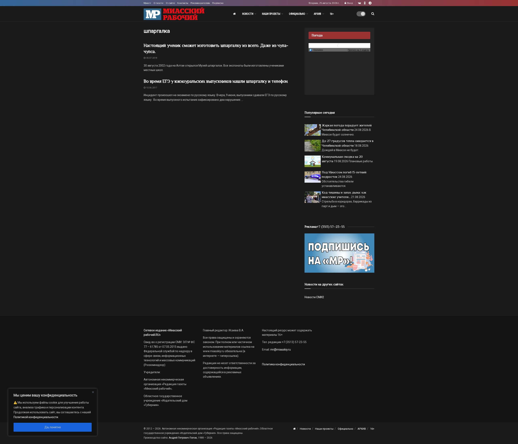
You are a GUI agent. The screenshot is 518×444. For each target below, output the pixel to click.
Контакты (182, 3)
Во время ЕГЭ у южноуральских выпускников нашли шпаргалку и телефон (216, 81)
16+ (332, 13)
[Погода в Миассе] (339, 45)
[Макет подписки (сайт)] (339, 252)
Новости (247, 13)
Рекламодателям (200, 3)
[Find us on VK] (359, 3)
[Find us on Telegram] (370, 3)
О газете (158, 3)
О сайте (170, 3)
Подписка (217, 3)
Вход (350, 3)
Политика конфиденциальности (283, 364)
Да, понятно (53, 427)
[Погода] (316, 50)
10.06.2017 (151, 87)
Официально (297, 13)
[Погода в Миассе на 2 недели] (358, 50)
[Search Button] (372, 13)
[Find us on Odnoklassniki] (365, 3)
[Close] (92, 392)
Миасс (147, 3)
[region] (52, 412)
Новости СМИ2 (314, 297)
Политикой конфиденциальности (36, 417)
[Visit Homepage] (174, 13)
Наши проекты (271, 13)
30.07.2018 (151, 58)
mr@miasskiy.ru (280, 349)
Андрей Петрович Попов (183, 437)
